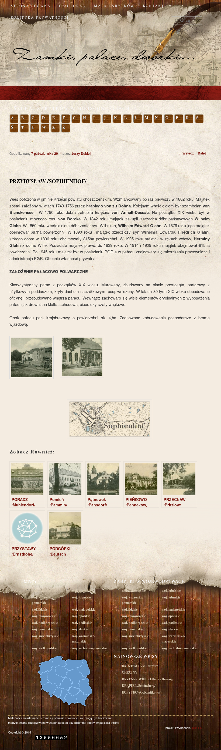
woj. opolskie (81, 616)
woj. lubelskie (81, 590)
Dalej (204, 153)
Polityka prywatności (40, 17)
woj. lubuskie (81, 597)
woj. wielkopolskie (44, 648)
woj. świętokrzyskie (45, 636)
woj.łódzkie (39, 609)
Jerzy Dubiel (81, 153)
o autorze (72, 5)
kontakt (153, 5)
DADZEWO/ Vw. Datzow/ (140, 666)
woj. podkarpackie (45, 622)
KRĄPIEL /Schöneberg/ (138, 685)
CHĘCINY (129, 672)
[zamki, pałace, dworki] (110, 45)
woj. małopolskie (83, 609)
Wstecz (186, 153)
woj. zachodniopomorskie (89, 648)
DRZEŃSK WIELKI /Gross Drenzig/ (147, 679)
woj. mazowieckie (44, 616)
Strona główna (31, 5)
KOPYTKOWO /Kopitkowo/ (141, 692)
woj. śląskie (80, 629)
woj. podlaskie (82, 622)
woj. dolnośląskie (44, 590)
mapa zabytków (114, 5)
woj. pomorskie (42, 629)
